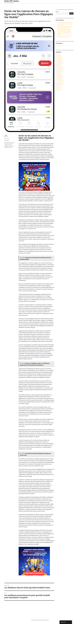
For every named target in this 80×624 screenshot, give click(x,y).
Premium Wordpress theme (37, 620)
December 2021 (60, 79)
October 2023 (59, 62)
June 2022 (59, 73)
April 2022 (59, 74)
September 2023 (60, 63)
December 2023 (60, 61)
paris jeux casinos (8, 147)
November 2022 (60, 71)
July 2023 (59, 65)
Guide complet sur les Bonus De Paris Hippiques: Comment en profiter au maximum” (64, 33)
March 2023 (59, 67)
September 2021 (60, 83)
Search (57, 11)
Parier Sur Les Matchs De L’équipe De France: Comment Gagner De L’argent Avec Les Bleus (65, 24)
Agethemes (46, 620)
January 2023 (59, 70)
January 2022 (59, 78)
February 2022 (60, 77)
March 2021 (59, 90)
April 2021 (59, 88)
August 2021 (59, 84)
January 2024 (59, 60)
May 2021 (59, 87)
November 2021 (60, 80)
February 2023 (60, 69)
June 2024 (59, 54)
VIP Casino (59, 45)
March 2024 (59, 57)
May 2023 (59, 66)
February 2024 (60, 58)
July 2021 (59, 86)
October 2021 (59, 82)
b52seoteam (6, 138)
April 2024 (59, 56)
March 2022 (59, 75)
